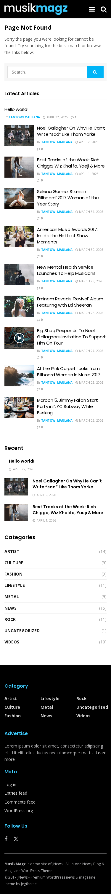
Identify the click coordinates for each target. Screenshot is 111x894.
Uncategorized (22, 630)
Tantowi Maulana (24, 117)
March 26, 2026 (90, 382)
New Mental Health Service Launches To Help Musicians (66, 270)
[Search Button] (95, 72)
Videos (11, 642)
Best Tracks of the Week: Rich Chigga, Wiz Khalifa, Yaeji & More (71, 163)
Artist (12, 551)
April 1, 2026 (88, 174)
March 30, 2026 (90, 250)
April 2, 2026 (88, 142)
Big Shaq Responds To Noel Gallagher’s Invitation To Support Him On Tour (71, 336)
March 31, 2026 (90, 212)
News (10, 608)
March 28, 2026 (90, 313)
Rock (10, 619)
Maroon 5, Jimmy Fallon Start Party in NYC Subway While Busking (67, 406)
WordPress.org (18, 810)
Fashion (13, 574)
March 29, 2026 (90, 281)
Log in (10, 784)
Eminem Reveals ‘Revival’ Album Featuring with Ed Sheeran (70, 302)
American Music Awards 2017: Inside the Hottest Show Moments (67, 235)
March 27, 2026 (90, 351)
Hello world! (16, 109)
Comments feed (20, 802)
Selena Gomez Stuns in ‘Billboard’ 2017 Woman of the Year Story (68, 197)
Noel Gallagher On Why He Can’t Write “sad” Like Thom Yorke (71, 131)
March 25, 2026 (90, 420)
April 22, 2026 (57, 117)
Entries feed (15, 793)
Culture (13, 562)
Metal (11, 596)
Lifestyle (14, 585)
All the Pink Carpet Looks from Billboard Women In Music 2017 (68, 371)
